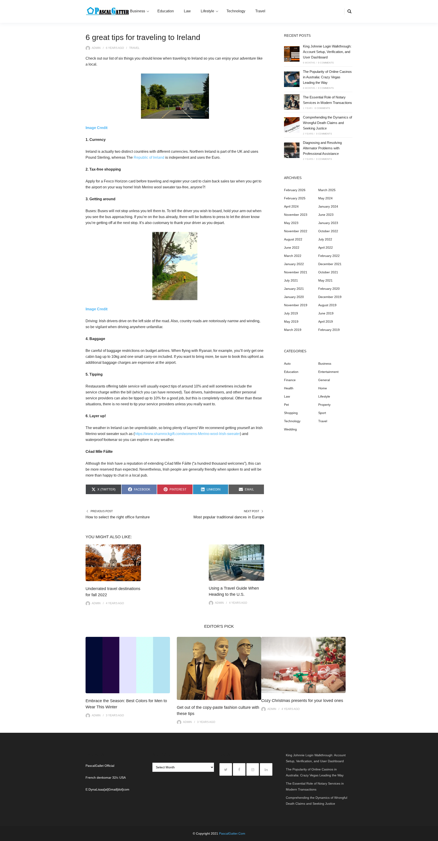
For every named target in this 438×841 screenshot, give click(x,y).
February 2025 (294, 198)
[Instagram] (252, 769)
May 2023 (291, 223)
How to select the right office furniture (118, 517)
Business (137, 11)
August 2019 (327, 305)
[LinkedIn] (266, 769)
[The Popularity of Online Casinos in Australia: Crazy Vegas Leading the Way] (292, 79)
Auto (287, 363)
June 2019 (326, 313)
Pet (286, 404)
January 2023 (328, 223)
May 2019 (291, 321)
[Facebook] (239, 769)
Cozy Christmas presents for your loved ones (302, 700)
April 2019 (325, 321)
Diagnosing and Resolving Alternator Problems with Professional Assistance (322, 148)
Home (322, 388)
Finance (290, 380)
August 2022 (293, 239)
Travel (260, 11)
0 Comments (326, 62)
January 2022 (294, 264)
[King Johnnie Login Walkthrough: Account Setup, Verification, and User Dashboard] (292, 54)
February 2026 (294, 190)
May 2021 (325, 280)
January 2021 (294, 288)
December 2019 (330, 297)
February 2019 (329, 330)
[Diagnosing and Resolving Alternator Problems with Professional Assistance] (292, 150)
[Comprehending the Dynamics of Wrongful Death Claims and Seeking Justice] (292, 125)
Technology (236, 11)
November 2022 (295, 231)
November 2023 (295, 214)
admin (96, 48)
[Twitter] (225, 769)
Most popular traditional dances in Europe (228, 517)
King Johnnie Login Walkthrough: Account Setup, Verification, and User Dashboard (327, 51)
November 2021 (295, 272)
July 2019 (291, 313)
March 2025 (327, 190)
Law (187, 11)
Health (288, 388)
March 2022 (292, 256)
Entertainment (328, 372)
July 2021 (291, 280)
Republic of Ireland (149, 157)
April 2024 (291, 206)
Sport (322, 413)
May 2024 (325, 198)
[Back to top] (433, 836)
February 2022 (329, 256)
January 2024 (328, 206)
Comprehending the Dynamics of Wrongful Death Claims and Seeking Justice (327, 122)
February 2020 (329, 288)
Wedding (290, 429)
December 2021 (330, 264)
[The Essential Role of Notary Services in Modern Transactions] (292, 102)
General (324, 380)
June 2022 (291, 247)
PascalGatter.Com (232, 833)
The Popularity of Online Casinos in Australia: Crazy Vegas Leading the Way (327, 77)
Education (165, 11)
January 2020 (294, 297)
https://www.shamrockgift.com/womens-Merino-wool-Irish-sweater (187, 434)
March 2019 (292, 330)
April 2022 (325, 247)
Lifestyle (207, 11)
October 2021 (328, 272)
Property (324, 404)
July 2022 (325, 239)
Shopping (291, 413)
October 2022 (328, 231)
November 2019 (295, 305)
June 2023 (326, 214)
